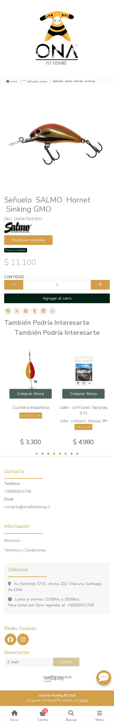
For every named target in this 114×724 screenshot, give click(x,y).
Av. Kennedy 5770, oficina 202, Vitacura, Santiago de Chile (55, 586)
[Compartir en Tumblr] (34, 311)
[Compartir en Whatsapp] (52, 311)
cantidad (14, 277)
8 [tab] (77, 454)
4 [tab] (54, 454)
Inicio (13, 81)
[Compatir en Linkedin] (43, 311)
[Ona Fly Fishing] (57, 38)
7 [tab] (71, 454)
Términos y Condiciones (25, 550)
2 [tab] (42, 454)
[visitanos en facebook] (10, 639)
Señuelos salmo (37, 81)
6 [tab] (66, 454)
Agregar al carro (57, 298)
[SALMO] (18, 227)
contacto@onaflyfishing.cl (27, 507)
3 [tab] (48, 454)
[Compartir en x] (17, 311)
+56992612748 (17, 491)
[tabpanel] (30, 395)
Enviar (66, 662)
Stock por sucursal (28, 240)
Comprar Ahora (30, 393)
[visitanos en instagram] (23, 639)
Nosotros (12, 540)
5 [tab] (60, 454)
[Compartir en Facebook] (8, 311)
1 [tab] (37, 454)
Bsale (83, 700)
